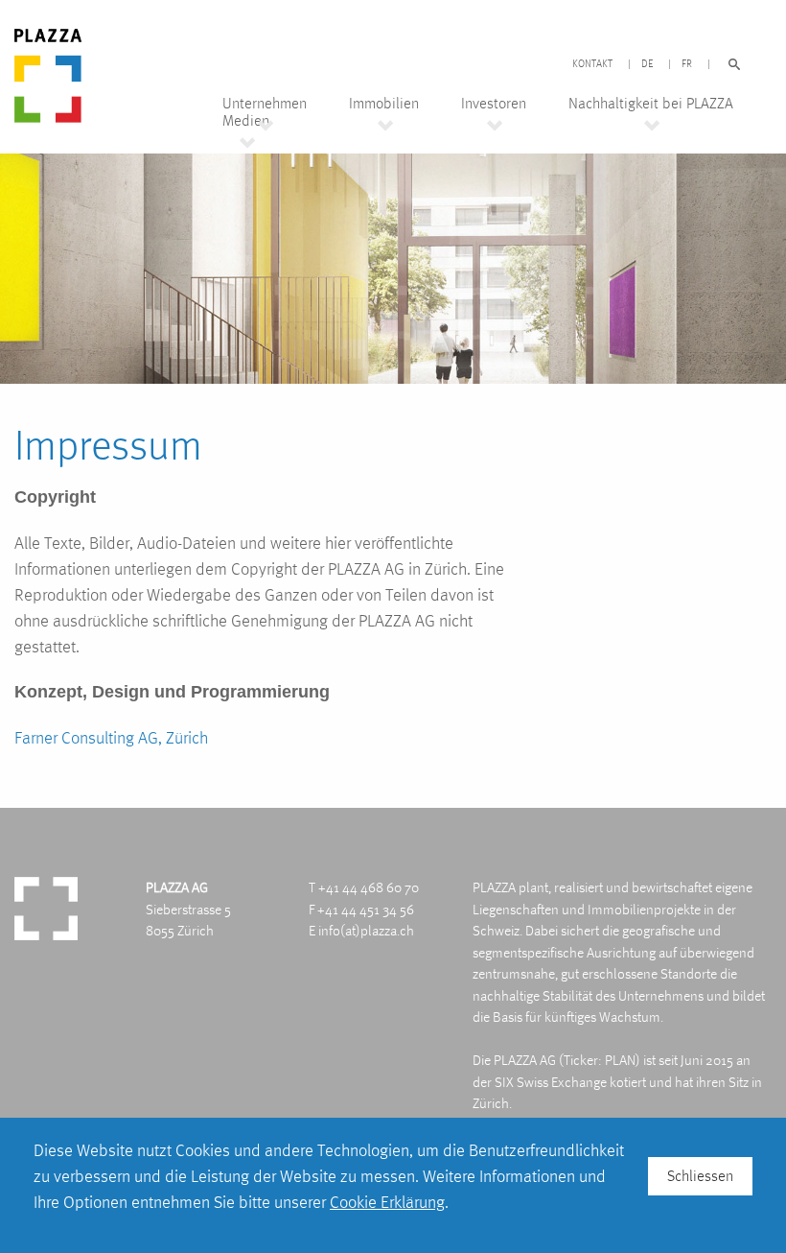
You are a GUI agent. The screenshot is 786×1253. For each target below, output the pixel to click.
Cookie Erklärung (387, 1202)
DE (647, 64)
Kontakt (592, 64)
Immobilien (384, 103)
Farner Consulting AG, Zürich (111, 737)
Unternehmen (264, 103)
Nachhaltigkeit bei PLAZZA (650, 103)
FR (687, 64)
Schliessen (700, 1176)
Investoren (493, 103)
